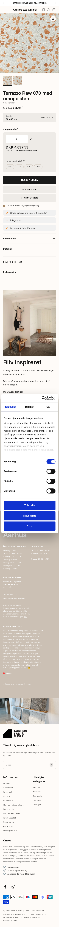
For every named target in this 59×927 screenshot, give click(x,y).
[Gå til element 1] (7, 81)
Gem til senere (31, 198)
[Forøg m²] (25, 139)
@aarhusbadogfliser (13, 391)
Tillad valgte (29, 515)
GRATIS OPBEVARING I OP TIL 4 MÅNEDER (30, 3)
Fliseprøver (8, 787)
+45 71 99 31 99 (10, 594)
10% (9, 167)
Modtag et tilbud (10, 830)
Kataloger (37, 804)
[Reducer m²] (8, 139)
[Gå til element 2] (17, 81)
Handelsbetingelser (11, 813)
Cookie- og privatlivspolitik (14, 914)
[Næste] (55, 3)
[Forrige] (3, 3)
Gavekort (7, 796)
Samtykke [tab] (10, 407)
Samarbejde (8, 809)
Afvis (29, 526)
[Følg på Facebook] (5, 887)
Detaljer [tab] (29, 407)
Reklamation (8, 826)
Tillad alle (29, 505)
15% (19, 167)
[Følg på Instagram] (13, 887)
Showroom (8, 800)
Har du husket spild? (15, 161)
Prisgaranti (7, 792)
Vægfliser (37, 787)
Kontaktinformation (11, 917)
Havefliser (37, 791)
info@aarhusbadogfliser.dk (14, 598)
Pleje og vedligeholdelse (14, 805)
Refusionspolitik (10, 920)
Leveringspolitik (37, 914)
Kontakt (6, 783)
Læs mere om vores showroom (18, 684)
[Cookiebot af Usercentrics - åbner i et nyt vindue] (42, 398)
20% (28, 167)
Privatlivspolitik (9, 818)
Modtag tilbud (29, 189)
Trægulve (37, 800)
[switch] (50, 471)
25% (38, 167)
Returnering (8, 822)
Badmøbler (37, 796)
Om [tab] (48, 407)
